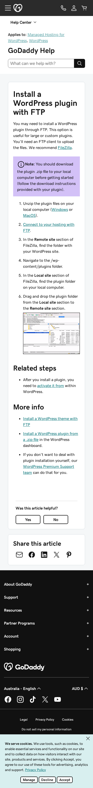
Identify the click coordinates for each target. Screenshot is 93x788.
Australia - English (20, 688)
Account (11, 636)
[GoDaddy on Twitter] (45, 702)
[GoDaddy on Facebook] (8, 702)
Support (11, 597)
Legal (24, 719)
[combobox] (41, 63)
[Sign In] (74, 8)
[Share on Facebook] (32, 554)
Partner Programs (19, 623)
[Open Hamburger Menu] (6, 8)
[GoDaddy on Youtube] (58, 702)
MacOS (29, 215)
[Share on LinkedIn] (44, 554)
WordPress (38, 40)
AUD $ (77, 688)
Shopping (12, 649)
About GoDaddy (18, 584)
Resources (13, 610)
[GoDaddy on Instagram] (20, 702)
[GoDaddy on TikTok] (33, 702)
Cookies (67, 719)
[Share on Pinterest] (69, 554)
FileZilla (65, 147)
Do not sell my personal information (46, 729)
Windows (60, 209)
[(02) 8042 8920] (63, 8)
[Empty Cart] (84, 7)
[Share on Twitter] (56, 554)
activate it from (50, 386)
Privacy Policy (44, 719)
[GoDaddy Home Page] (24, 667)
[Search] (79, 63)
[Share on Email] (19, 554)
